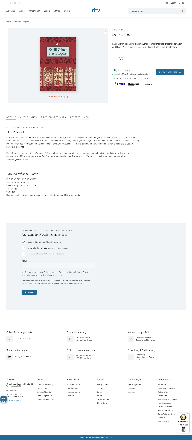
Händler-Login (169, 3)
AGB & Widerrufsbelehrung (167, 388)
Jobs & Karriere (163, 421)
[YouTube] (15, 3)
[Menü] (187, 414)
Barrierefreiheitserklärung (166, 414)
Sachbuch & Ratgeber (44, 392)
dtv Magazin (132, 388)
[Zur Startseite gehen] (96, 10)
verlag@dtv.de (16, 401)
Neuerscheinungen (73, 392)
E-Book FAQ (162, 418)
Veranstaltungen (72, 388)
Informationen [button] (164, 379)
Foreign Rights (102, 385)
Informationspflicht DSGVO (167, 399)
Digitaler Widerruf (164, 392)
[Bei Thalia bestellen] (119, 83)
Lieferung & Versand (165, 407)
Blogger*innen (102, 403)
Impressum (162, 385)
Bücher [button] (40, 379)
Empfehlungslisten (134, 385)
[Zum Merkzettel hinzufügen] (105, 32)
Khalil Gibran (119, 30)
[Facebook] (6, 3)
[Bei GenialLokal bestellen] (148, 84)
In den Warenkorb (168, 72)
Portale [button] (100, 379)
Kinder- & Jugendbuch (44, 396)
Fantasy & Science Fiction (45, 399)
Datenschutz (162, 396)
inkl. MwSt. (129, 70)
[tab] (11, 118)
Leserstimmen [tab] (79, 117)
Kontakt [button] (10, 379)
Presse (99, 396)
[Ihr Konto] (183, 3)
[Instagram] (10, 3)
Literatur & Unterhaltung (45, 385)
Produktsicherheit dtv (165, 410)
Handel (99, 392)
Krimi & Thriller (42, 388)
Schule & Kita (101, 388)
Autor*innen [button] (73, 379)
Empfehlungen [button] (134, 379)
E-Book (120, 59)
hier (84, 284)
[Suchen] (182, 11)
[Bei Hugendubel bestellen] (134, 84)
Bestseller (70, 396)
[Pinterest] (19, 3)
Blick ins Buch (55, 97)
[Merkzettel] (180, 3)
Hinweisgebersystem (165, 403)
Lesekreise (131, 392)
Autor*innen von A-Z (74, 385)
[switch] (183, 430)
